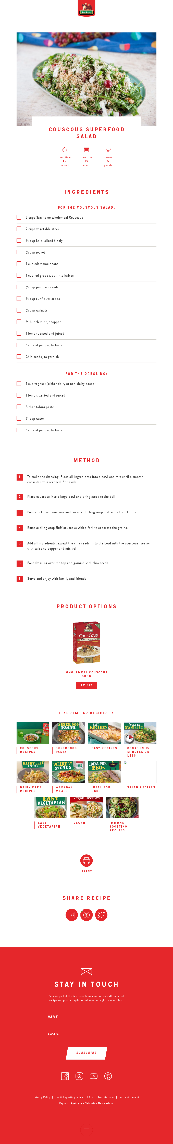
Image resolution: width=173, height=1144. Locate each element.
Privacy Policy (42, 1097)
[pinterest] (108, 1075)
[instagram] (79, 1075)
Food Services (106, 1097)
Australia (77, 1103)
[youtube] (93, 1075)
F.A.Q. (90, 1097)
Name (53, 1017)
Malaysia (90, 1103)
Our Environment (129, 1097)
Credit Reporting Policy (69, 1097)
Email (54, 1034)
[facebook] (65, 1075)
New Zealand (106, 1103)
